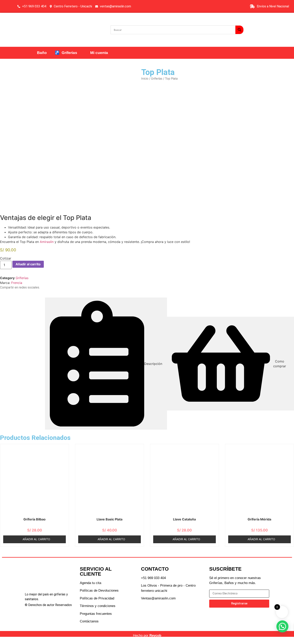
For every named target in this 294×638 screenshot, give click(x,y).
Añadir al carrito (28, 264)
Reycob (155, 635)
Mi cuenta (98, 53)
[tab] (106, 364)
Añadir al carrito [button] (36, 539)
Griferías (156, 78)
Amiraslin (47, 242)
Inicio (144, 78)
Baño (42, 53)
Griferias (66, 53)
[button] (282, 626)
